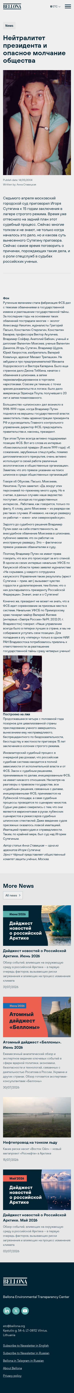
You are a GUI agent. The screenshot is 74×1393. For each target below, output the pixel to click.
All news (11, 895)
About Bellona (12, 1368)
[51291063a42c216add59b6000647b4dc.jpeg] (37, 683)
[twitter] (16, 1311)
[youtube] (25, 1311)
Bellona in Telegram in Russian (23, 1360)
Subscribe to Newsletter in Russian (26, 1353)
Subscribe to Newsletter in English (26, 1345)
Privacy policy (12, 1375)
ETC (55, 6)
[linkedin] (7, 1311)
